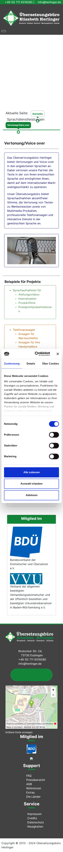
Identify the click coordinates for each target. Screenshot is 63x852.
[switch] (54, 435)
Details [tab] (31, 363)
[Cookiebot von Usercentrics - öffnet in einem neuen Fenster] (37, 354)
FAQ (28, 775)
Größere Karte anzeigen (19, 732)
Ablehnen (31, 495)
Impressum (34, 814)
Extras (30, 792)
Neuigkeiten (35, 826)
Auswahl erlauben (31, 483)
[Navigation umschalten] (3, 31)
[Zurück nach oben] (58, 847)
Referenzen (33, 788)
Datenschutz (35, 822)
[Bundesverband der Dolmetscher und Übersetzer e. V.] (31, 748)
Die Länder (33, 796)
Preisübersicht (35, 780)
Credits (32, 818)
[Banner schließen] (58, 354)
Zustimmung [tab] (12, 363)
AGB (29, 784)
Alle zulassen (31, 472)
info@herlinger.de (49, 2)
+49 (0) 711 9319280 (19, 2)
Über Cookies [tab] (50, 363)
